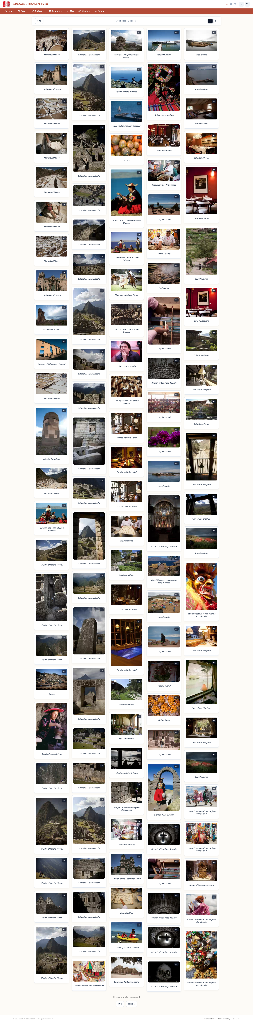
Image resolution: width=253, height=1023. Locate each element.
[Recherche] (241, 4)
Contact (236, 1019)
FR (235, 4)
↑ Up (39, 21)
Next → (131, 1004)
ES (231, 4)
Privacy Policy (224, 1019)
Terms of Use (210, 1019)
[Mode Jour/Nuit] (247, 4)
